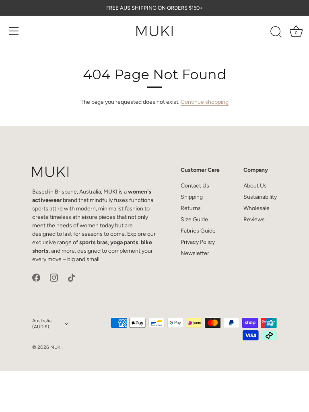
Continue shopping (205, 102)
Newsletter (195, 253)
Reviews (254, 219)
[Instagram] (54, 277)
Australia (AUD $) (42, 324)
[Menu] (14, 31)
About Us (255, 185)
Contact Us (195, 185)
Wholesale (256, 208)
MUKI (56, 347)
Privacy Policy (198, 242)
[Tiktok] (72, 277)
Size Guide (194, 219)
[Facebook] (36, 277)
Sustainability (260, 197)
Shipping (192, 197)
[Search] (276, 32)
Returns (191, 208)
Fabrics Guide (198, 230)
